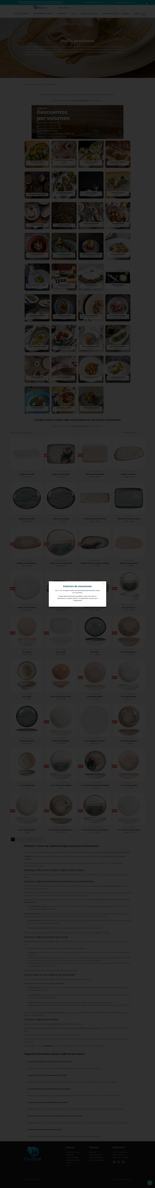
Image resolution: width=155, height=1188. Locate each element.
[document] (77, 594)
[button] (103, 583)
